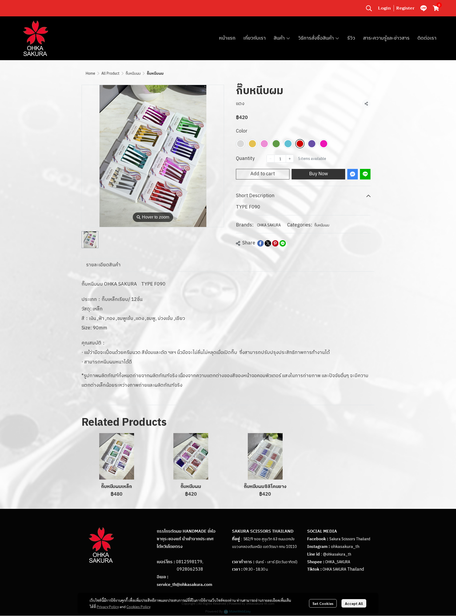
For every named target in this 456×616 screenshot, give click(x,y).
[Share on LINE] (282, 243)
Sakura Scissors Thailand (349, 539)
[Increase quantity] (289, 158)
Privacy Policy (108, 606)
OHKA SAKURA (269, 225)
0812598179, (189, 562)
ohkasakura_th (345, 546)
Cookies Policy (138, 606)
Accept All (354, 603)
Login (384, 8)
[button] (368, 8)
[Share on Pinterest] (275, 243)
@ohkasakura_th (337, 554)
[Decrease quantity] (270, 158)
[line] (423, 8)
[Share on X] (268, 243)
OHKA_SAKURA (337, 562)
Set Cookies (322, 603)
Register (405, 8)
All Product (110, 73)
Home (90, 73)
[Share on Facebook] (260, 243)
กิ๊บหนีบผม (133, 73)
